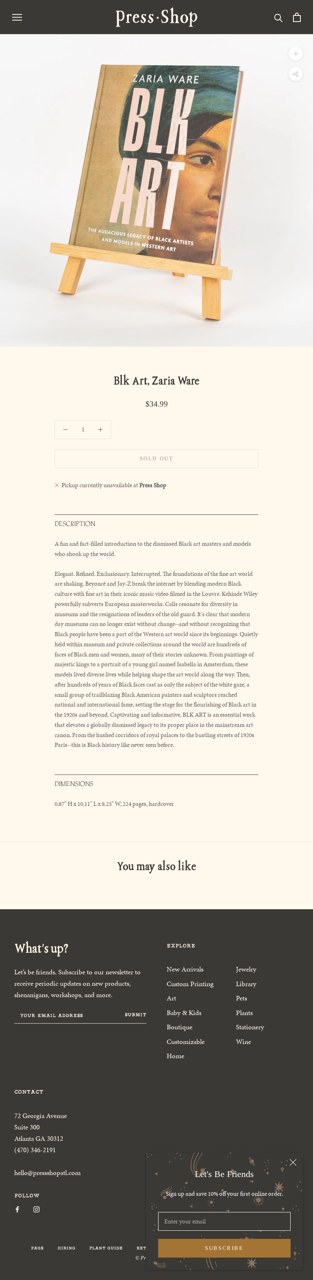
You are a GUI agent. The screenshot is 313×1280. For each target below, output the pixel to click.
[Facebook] (17, 1209)
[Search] (278, 17)
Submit (135, 1014)
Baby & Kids (184, 1012)
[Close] (293, 1162)
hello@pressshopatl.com (47, 1172)
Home (175, 1056)
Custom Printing (190, 984)
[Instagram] (36, 1209)
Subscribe (224, 1248)
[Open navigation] (17, 16)
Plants (244, 1012)
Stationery (250, 1027)
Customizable (186, 1041)
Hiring (66, 1248)
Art (171, 998)
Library (246, 984)
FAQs (37, 1248)
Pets (241, 998)
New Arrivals (185, 969)
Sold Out (157, 458)
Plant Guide (106, 1248)
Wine (243, 1041)
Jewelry (246, 969)
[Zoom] (296, 53)
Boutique (179, 1027)
